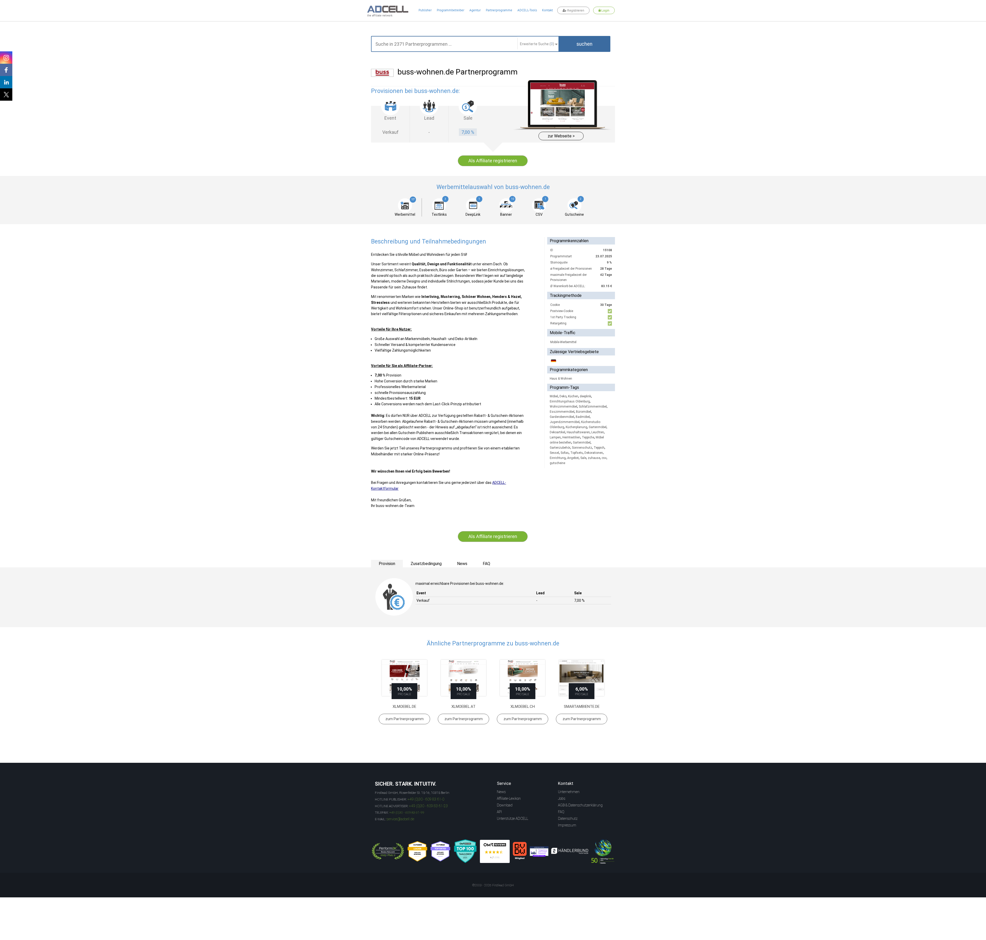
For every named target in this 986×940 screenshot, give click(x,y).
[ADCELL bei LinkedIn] (6, 82)
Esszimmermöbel (562, 411)
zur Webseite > (561, 136)
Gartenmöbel (597, 427)
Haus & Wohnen (561, 378)
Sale (583, 458)
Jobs (561, 798)
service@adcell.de (400, 819)
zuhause (594, 458)
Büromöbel (583, 411)
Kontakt (547, 10)
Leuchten (597, 432)
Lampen (555, 437)
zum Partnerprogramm (404, 719)
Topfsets (576, 453)
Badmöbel (583, 417)
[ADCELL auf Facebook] (6, 70)
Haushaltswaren (578, 432)
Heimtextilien (571, 437)
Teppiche (588, 437)
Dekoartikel (557, 432)
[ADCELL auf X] (6, 94)
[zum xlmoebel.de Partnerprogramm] (404, 678)
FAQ (561, 812)
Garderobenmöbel (562, 417)
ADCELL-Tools (527, 10)
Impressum (567, 825)
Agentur (475, 10)
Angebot (573, 458)
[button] (584, 44)
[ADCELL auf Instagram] (6, 57)
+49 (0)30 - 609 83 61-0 (425, 799)
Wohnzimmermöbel (563, 406)
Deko (563, 396)
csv (604, 458)
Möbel (554, 396)
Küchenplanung (576, 427)
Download (505, 805)
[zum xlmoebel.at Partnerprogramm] (463, 678)
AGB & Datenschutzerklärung (580, 805)
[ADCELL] (495, 851)
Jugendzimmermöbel (565, 422)
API (499, 812)
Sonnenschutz (582, 447)
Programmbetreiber (450, 10)
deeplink (585, 396)
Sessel (554, 453)
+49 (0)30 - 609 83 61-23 (428, 806)
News (501, 792)
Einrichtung (558, 458)
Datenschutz (567, 818)
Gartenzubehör (560, 447)
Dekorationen (593, 453)
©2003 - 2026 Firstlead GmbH (493, 885)
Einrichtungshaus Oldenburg (570, 401)
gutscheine (557, 463)
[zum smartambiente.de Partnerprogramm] (581, 678)
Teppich (599, 447)
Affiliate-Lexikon (509, 798)
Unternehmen (569, 792)
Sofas (565, 453)
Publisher (425, 10)
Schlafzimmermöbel (593, 406)
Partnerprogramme (499, 10)
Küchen (573, 396)
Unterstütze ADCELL (512, 818)
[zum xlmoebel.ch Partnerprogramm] (522, 678)
